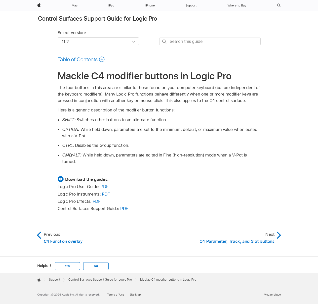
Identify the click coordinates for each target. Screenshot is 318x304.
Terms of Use (115, 294)
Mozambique (272, 294)
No (96, 266)
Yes (67, 266)
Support (54, 279)
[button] (279, 5)
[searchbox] (210, 41)
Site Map (135, 294)
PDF (105, 186)
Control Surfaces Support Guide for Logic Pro (97, 18)
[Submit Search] (164, 41)
